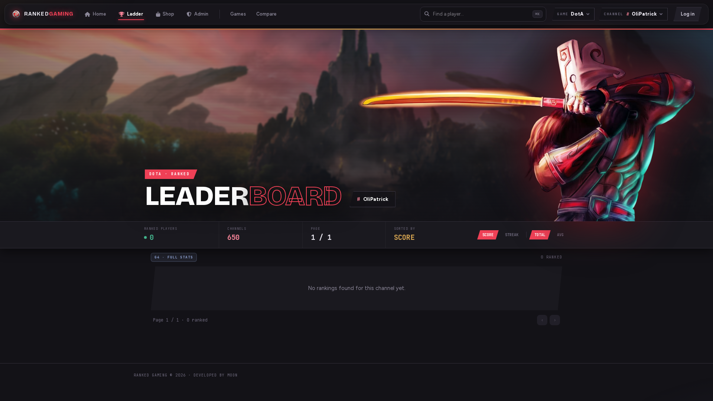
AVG (560, 234)
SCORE (488, 234)
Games (238, 14)
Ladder (135, 14)
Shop (168, 14)
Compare (266, 14)
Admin (201, 14)
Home (99, 14)
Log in (687, 14)
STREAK (511, 234)
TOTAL (540, 234)
